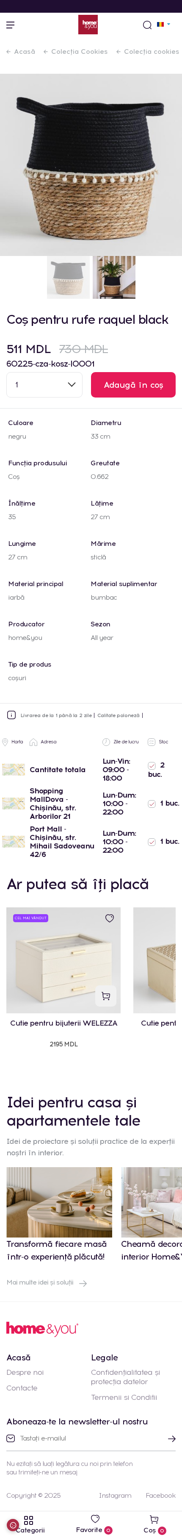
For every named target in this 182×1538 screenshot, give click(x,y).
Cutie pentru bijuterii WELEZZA (63, 1023)
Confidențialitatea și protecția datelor (125, 1377)
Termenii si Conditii (124, 1397)
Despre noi (25, 1372)
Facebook (161, 1495)
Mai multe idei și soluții (40, 1282)
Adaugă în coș (133, 385)
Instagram (115, 1495)
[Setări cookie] (13, 1525)
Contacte (21, 1388)
